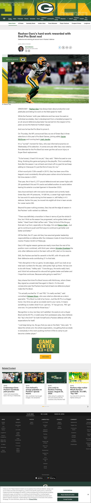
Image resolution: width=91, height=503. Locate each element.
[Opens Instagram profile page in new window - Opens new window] (29, 51)
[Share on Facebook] (59, 48)
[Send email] (66, 48)
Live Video (18, 429)
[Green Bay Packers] (45, 486)
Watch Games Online (18, 450)
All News (3, 444)
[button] (43, 406)
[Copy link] (70, 47)
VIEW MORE (45, 357)
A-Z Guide (45, 422)
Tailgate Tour (74, 425)
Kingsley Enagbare (63, 248)
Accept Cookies (67, 499)
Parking (45, 434)
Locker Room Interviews (18, 434)
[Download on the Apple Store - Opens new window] (39, 478)
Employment (45, 450)
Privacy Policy (33, 499)
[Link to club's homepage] (4, 18)
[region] (45, 494)
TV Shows (18, 445)
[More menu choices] (67, 18)
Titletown (45, 463)
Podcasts (18, 443)
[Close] (88, 494)
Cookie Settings (67, 490)
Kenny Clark (62, 225)
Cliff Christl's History (3, 428)
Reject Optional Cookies (67, 494)
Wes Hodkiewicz (29, 46)
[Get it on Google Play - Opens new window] (51, 479)
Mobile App (3, 447)
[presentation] (88, 407)
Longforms (3, 432)
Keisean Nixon (32, 296)
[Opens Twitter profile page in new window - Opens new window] (26, 51)
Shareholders (74, 444)
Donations (73, 432)
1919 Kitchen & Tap (45, 459)
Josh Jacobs (45, 139)
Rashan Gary (34, 109)
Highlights (18, 422)
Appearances (74, 422)
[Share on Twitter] (63, 48)
